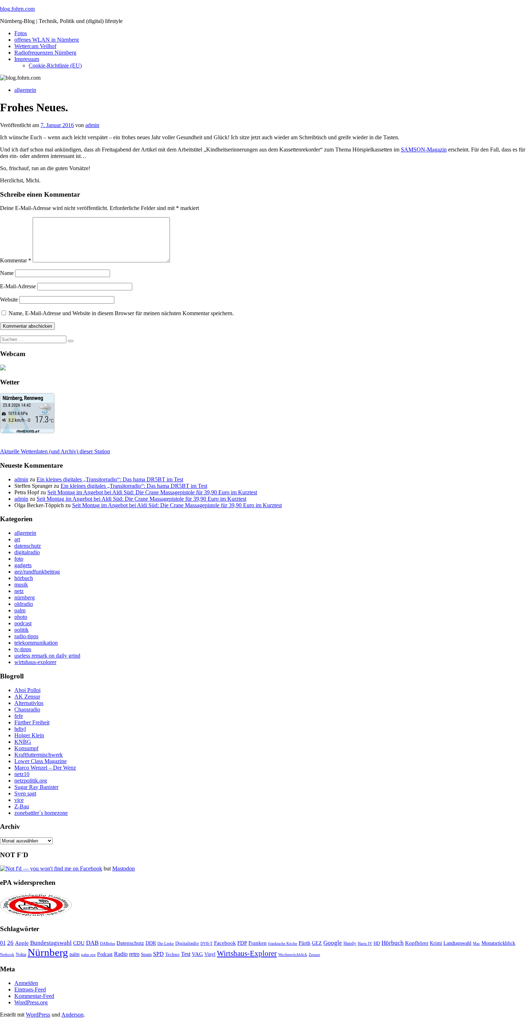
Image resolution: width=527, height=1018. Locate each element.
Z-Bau (21, 806)
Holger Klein (29, 735)
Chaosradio (27, 709)
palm (19, 610)
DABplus (107, 943)
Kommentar (15, 260)
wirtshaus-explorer (35, 662)
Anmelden (26, 983)
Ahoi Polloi (27, 690)
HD (377, 943)
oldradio (23, 604)
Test (185, 954)
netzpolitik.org (30, 780)
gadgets (23, 565)
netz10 (21, 774)
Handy (349, 943)
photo (20, 617)
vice (19, 800)
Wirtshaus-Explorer (247, 953)
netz (19, 591)
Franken (257, 943)
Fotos (20, 33)
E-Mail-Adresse (18, 286)
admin (92, 125)
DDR (151, 943)
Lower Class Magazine (40, 761)
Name (7, 273)
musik (21, 585)
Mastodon (123, 868)
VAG (197, 954)
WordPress (38, 1015)
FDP (242, 943)
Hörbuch (392, 942)
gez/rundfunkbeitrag (37, 572)
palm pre (88, 954)
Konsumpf (26, 748)
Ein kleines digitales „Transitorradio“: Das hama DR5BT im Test (110, 479)
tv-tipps (22, 649)
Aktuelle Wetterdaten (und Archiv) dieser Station (55, 451)
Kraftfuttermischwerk (38, 755)
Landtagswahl (457, 943)
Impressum (26, 59)
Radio (121, 954)
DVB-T (206, 943)
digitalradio (27, 552)
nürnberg (24, 597)
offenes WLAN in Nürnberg (46, 40)
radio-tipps (26, 636)
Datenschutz (130, 943)
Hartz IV (365, 943)
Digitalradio (187, 943)
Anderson (72, 1015)
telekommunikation (36, 643)
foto (18, 559)
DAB (92, 942)
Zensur (314, 954)
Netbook (7, 954)
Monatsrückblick (498, 943)
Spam (146, 954)
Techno (172, 954)
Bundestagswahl (51, 942)
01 (3, 943)
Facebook (225, 943)
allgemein (25, 90)
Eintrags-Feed (30, 989)
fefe (18, 716)
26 (10, 942)
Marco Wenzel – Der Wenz (45, 768)
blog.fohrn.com (17, 9)
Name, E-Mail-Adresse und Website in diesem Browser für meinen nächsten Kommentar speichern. (121, 313)
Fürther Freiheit (31, 722)
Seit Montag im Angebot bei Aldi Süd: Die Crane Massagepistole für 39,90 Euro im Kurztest (152, 492)
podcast (23, 623)
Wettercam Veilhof (35, 46)
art (17, 539)
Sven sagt (25, 793)
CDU (79, 943)
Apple (22, 943)
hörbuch (23, 578)
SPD (158, 954)
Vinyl (209, 954)
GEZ (317, 943)
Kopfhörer (416, 943)
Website (9, 299)
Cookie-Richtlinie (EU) (55, 65)
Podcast (105, 954)
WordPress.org (31, 1002)
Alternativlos (28, 703)
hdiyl (20, 729)
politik (21, 630)
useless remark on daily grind (47, 656)
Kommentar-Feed (34, 996)
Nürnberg (48, 952)
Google (332, 942)
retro (134, 954)
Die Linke (165, 943)
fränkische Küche (282, 943)
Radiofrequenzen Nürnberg (45, 53)
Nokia (21, 954)
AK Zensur (27, 697)
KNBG (22, 742)
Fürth (304, 943)
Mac (476, 943)
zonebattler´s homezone (41, 813)
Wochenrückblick (292, 954)
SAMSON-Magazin (424, 149)
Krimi (436, 943)
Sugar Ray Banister (36, 787)
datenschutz (27, 546)
